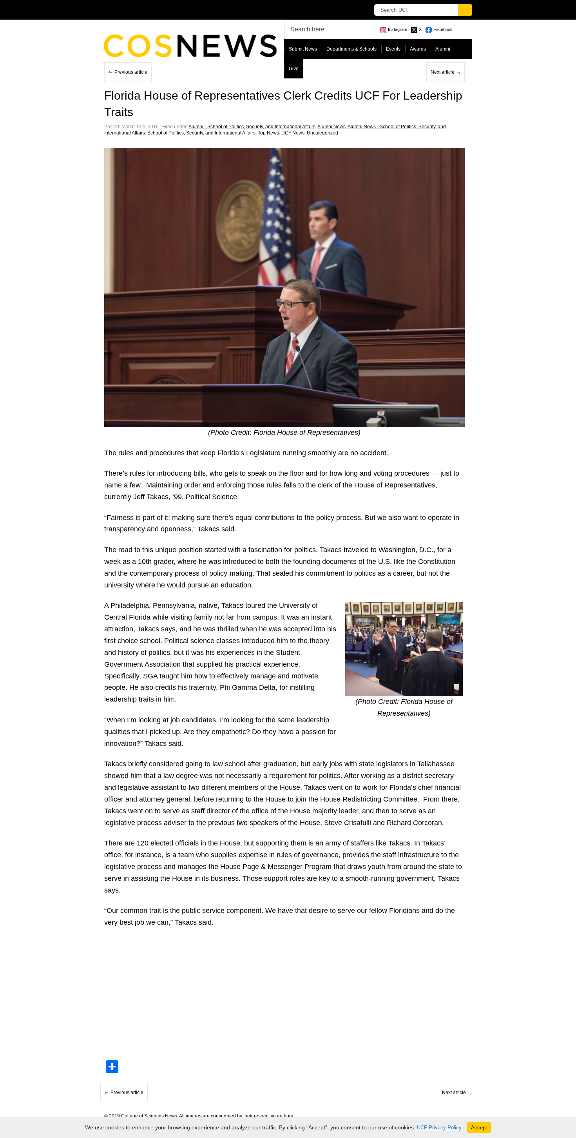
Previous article (130, 72)
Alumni (442, 49)
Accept (479, 1128)
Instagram (397, 29)
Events (393, 49)
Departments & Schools (351, 49)
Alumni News (331, 126)
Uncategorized (322, 133)
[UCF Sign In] (337, 10)
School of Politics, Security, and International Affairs (201, 133)
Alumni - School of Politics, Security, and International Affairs (251, 126)
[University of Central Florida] (162, 10)
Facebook (443, 29)
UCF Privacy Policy (439, 1128)
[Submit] (465, 10)
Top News (268, 133)
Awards (418, 49)
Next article (443, 72)
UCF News (292, 133)
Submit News (303, 49)
